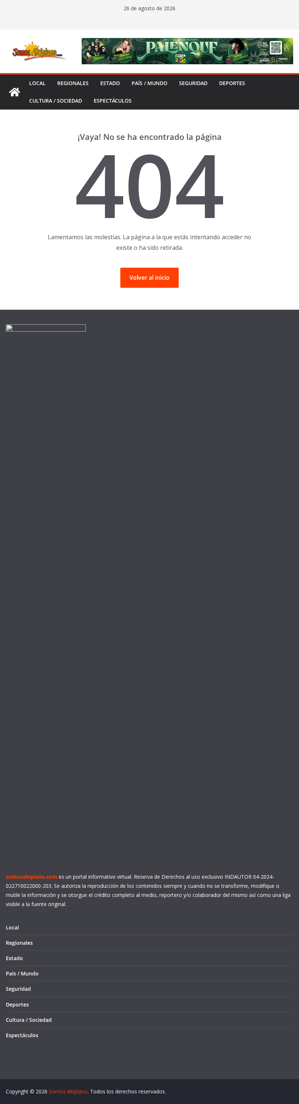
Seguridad (193, 83)
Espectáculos (113, 100)
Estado (110, 83)
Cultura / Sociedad (55, 100)
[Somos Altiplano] (14, 92)
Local (37, 83)
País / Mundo (149, 83)
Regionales (73, 83)
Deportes (232, 83)
